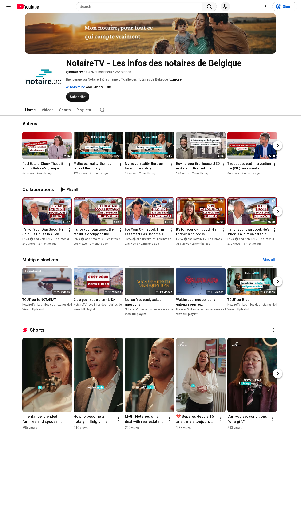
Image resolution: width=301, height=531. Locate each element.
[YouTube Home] (27, 6)
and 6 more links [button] (99, 87)
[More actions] (69, 164)
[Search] (209, 6)
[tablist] (150, 110)
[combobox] (140, 6)
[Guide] (8, 6)
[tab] (30, 110)
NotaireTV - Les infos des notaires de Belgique (52, 304)
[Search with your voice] (225, 6)
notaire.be (77, 87)
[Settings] (265, 6)
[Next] (277, 145)
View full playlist (33, 309)
